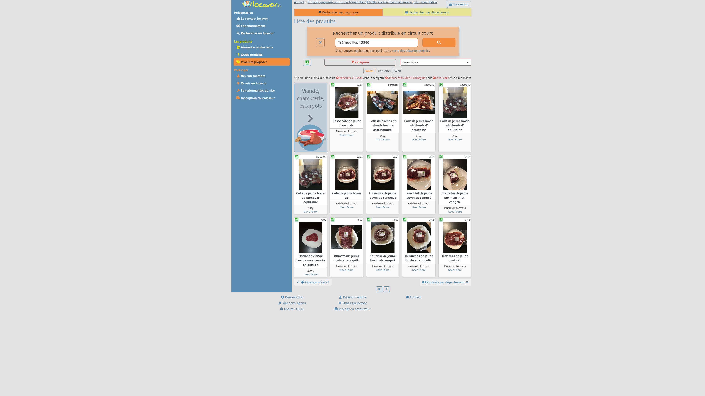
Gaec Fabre (442, 78)
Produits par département (445, 282)
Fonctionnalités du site (257, 91)
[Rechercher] (438, 42)
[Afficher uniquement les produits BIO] (307, 62)
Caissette (384, 71)
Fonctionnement (252, 26)
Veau (398, 71)
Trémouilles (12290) (350, 78)
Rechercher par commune (340, 12)
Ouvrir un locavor (253, 83)
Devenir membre (252, 76)
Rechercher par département (428, 12)
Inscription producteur (354, 309)
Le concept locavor (254, 18)
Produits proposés (253, 62)
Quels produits (251, 55)
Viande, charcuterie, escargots (406, 78)
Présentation (293, 297)
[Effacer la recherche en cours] (320, 42)
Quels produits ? (317, 282)
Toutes (369, 71)
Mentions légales (294, 303)
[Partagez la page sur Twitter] (379, 289)
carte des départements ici (410, 51)
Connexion (460, 4)
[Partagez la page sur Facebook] (386, 289)
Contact (415, 297)
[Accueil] (261, 4)
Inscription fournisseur (257, 98)
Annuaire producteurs (256, 47)
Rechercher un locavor (257, 33)
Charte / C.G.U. (293, 309)
